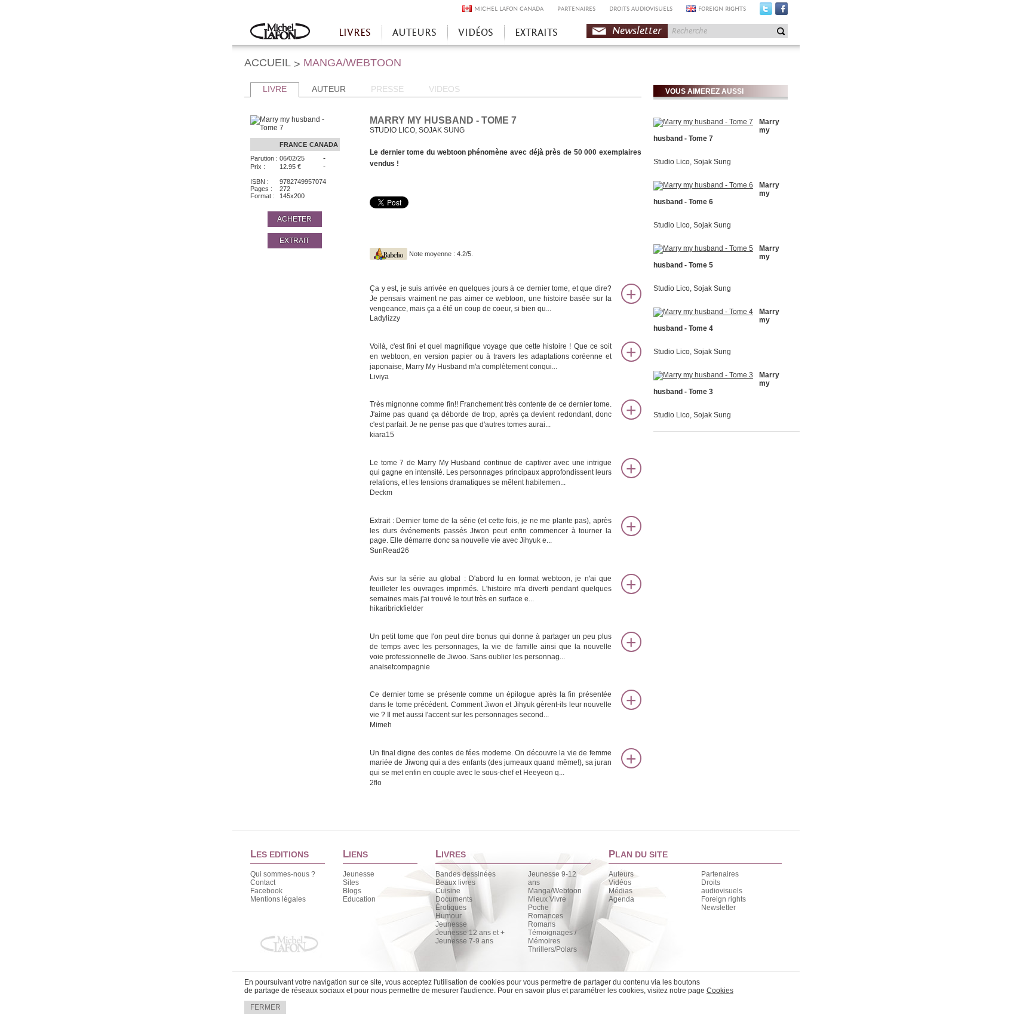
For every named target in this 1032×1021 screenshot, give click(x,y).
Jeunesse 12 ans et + (470, 932)
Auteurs (621, 874)
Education (359, 899)
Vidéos (620, 882)
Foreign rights (723, 899)
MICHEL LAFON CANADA (508, 9)
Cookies (720, 990)
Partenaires (720, 874)
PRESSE (387, 89)
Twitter (766, 11)
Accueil (280, 32)
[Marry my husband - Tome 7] (703, 122)
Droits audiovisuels (721, 886)
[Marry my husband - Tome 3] (703, 375)
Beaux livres (455, 882)
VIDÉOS (475, 32)
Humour (448, 916)
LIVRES (355, 32)
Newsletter (637, 30)
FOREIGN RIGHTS (722, 9)
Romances (545, 916)
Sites (351, 882)
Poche (538, 907)
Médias (620, 891)
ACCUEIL (267, 63)
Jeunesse (358, 874)
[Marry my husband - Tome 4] (703, 311)
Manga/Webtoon (555, 891)
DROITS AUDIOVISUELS (640, 9)
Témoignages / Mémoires (552, 936)
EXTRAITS (536, 32)
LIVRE (275, 89)
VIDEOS (444, 89)
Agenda (621, 899)
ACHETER (294, 219)
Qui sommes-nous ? (282, 874)
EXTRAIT (294, 240)
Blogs (352, 891)
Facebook (781, 11)
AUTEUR (329, 89)
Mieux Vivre (547, 899)
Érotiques (450, 907)
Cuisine (447, 891)
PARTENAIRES (576, 9)
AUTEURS (414, 32)
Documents (453, 899)
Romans (541, 924)
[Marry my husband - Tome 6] (703, 185)
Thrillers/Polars (552, 949)
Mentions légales (278, 899)
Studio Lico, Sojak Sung (692, 162)
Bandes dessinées (465, 874)
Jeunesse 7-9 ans (464, 941)
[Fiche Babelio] (388, 254)
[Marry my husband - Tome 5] (703, 248)
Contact (262, 882)
